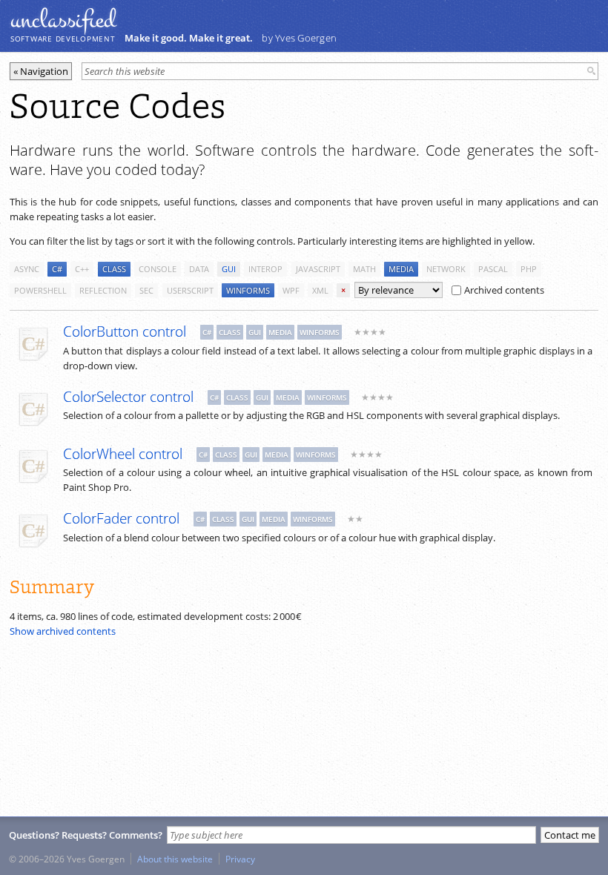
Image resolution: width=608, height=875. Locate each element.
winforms (248, 290)
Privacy (240, 859)
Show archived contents (63, 631)
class (114, 268)
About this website (175, 859)
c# (57, 268)
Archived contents (504, 290)
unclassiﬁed (63, 20)
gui (229, 268)
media (401, 268)
